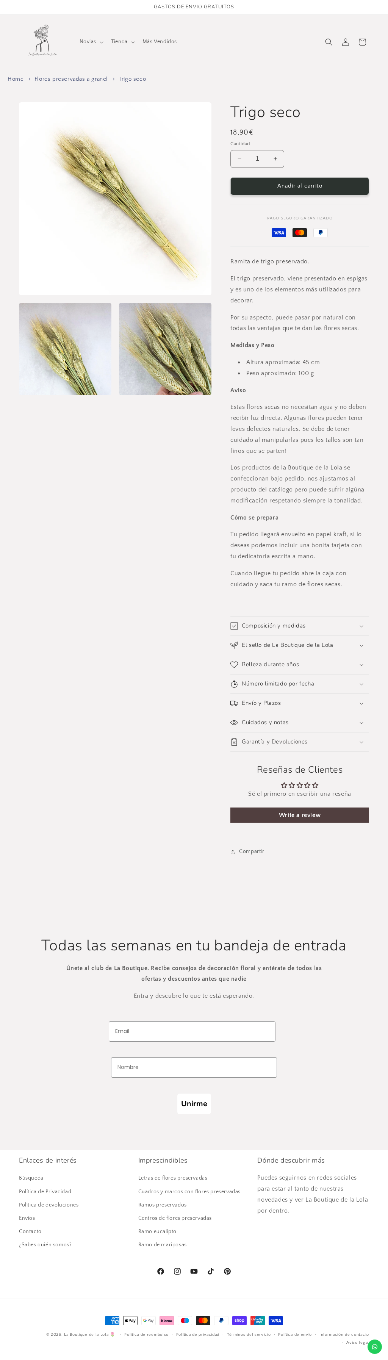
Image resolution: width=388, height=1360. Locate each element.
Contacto (30, 1232)
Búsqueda (31, 1178)
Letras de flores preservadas (173, 1178)
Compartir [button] (251, 851)
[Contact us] (375, 1347)
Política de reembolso (146, 1334)
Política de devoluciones (48, 1205)
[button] (91, 42)
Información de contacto (344, 1334)
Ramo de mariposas (162, 1245)
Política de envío (295, 1334)
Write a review (300, 815)
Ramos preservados (162, 1205)
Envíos (27, 1218)
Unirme (194, 1104)
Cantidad (240, 143)
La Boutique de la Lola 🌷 (90, 1334)
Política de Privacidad (45, 1192)
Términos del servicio (249, 1334)
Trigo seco (132, 79)
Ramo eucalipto (157, 1232)
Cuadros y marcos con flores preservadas (189, 1192)
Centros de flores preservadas (175, 1218)
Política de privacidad (197, 1334)
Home (15, 79)
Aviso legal (357, 1342)
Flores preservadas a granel (71, 79)
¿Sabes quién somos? (45, 1245)
